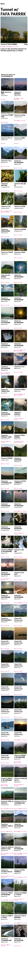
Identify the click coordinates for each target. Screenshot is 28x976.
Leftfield (16, 99)
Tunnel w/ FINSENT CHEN (6, 436)
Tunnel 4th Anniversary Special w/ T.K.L (6, 643)
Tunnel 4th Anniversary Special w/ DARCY (20, 711)
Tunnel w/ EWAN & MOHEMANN (20, 756)
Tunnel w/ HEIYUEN (4, 184)
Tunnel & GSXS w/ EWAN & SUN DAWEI (7, 848)
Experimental (17, 762)
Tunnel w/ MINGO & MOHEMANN (7, 550)
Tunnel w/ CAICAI (7, 252)
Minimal (16, 511)
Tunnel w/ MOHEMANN (8, 75)
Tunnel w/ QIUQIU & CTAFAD (20, 893)
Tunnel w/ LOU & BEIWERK (20, 916)
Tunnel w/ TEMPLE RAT (5, 390)
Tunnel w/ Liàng (19, 115)
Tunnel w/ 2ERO (19, 138)
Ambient (9, 211)
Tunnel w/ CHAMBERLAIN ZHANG (6, 482)
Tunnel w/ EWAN (6, 458)
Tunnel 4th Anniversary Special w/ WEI (19, 620)
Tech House (17, 533)
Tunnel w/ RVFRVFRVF (18, 527)
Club (8, 372)
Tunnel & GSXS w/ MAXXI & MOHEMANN (7, 803)
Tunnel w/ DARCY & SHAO (7, 916)
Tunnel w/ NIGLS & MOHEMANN (7, 779)
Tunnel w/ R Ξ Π (6, 138)
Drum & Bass (21, 120)
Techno (3, 99)
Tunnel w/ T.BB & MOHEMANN (7, 893)
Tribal (2, 46)
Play (25, 44)
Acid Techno (17, 418)
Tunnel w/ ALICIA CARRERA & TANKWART (20, 482)
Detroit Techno (13, 46)
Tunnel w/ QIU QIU (19, 550)
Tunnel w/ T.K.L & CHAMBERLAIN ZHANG (20, 803)
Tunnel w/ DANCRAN (17, 459)
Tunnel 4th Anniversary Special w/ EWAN (7, 711)
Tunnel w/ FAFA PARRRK (19, 436)
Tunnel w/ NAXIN (20, 229)
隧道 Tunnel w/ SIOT (6, 93)
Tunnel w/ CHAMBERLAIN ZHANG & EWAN (7, 940)
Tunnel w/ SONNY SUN (7, 116)
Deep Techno (4, 122)
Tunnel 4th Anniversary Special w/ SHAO (20, 643)
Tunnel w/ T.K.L (6, 161)
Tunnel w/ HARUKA (17, 413)
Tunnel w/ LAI (5, 206)
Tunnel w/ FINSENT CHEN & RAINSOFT (7, 826)
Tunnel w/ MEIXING (17, 93)
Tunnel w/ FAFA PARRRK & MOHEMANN (19, 871)
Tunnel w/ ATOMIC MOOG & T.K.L (6, 871)
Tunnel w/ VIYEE (19, 206)
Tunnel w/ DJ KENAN (5, 276)
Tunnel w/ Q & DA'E (19, 573)
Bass (16, 98)
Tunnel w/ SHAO (19, 252)
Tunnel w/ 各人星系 (20, 184)
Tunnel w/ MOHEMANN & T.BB (6, 620)
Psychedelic (7, 46)
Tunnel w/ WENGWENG (5, 230)
